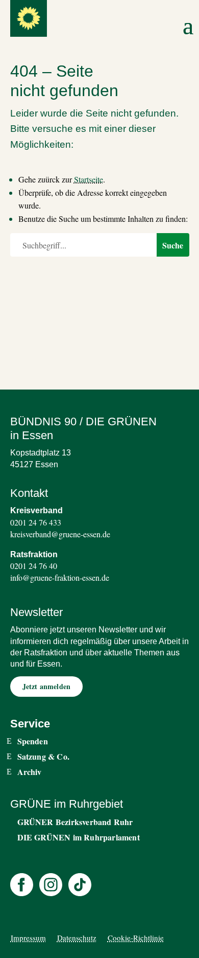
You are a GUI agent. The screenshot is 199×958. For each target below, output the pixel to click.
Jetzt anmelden (46, 686)
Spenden (32, 741)
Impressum (28, 937)
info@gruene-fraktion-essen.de (59, 577)
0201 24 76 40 (33, 565)
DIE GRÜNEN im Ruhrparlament (78, 837)
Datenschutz (76, 937)
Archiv (29, 772)
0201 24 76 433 (35, 522)
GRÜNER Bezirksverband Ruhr (75, 822)
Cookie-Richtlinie (136, 937)
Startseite (88, 179)
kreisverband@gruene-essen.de (60, 534)
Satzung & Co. (43, 756)
